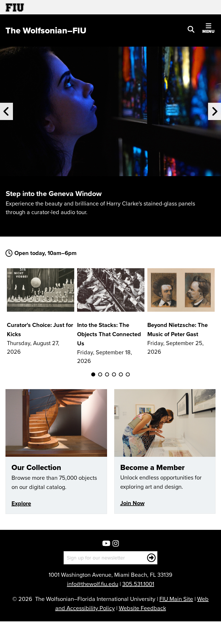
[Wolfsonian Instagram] (115, 544)
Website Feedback (142, 608)
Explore (21, 503)
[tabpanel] (40, 312)
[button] (191, 28)
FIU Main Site (176, 599)
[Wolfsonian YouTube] (106, 544)
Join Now (132, 503)
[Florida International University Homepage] (57, 7)
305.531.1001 (138, 584)
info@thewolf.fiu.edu (92, 584)
